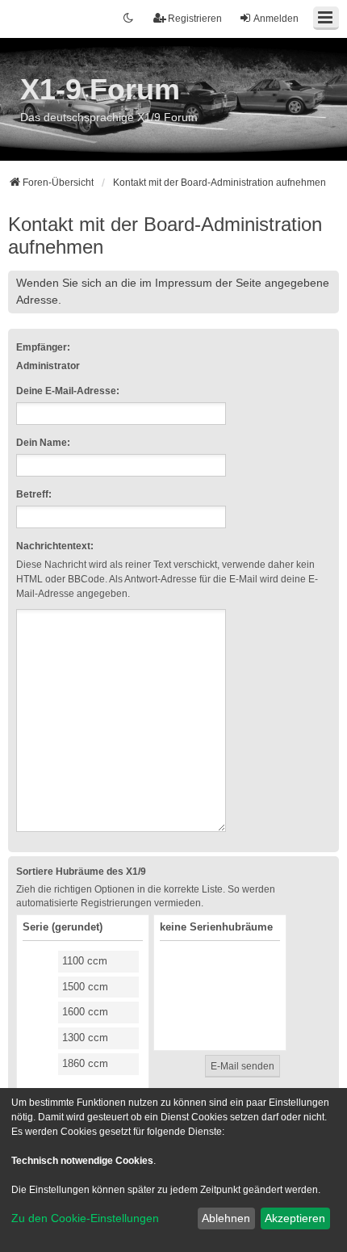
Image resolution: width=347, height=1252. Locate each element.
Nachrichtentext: (55, 546)
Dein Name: (43, 442)
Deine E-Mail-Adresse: (67, 391)
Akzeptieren (295, 1218)
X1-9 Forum (100, 89)
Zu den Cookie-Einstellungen (85, 1218)
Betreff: (34, 494)
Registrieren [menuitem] (195, 18)
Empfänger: (43, 347)
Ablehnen (226, 1218)
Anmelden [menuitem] (276, 18)
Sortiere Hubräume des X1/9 (81, 871)
